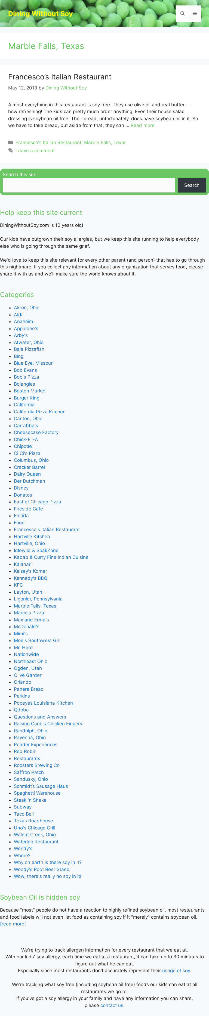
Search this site (19, 174)
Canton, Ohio (28, 418)
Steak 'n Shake (30, 800)
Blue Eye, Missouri (34, 363)
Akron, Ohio (26, 307)
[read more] (13, 924)
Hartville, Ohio (29, 543)
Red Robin (25, 751)
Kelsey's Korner (30, 571)
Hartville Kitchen (32, 536)
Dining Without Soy (40, 14)
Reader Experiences (35, 744)
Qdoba (21, 710)
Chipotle (23, 446)
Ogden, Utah (28, 668)
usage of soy (176, 970)
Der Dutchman (29, 481)
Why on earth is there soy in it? (48, 862)
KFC (18, 585)
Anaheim (23, 321)
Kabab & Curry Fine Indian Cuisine (51, 557)
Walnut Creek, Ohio (35, 834)
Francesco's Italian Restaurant (48, 142)
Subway (23, 807)
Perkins (22, 696)
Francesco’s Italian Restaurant (60, 76)
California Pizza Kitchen (40, 411)
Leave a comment (35, 150)
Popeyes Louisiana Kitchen (43, 703)
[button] (182, 13)
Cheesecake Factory (36, 432)
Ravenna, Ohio (30, 737)
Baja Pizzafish (29, 349)
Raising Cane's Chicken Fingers (48, 723)
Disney (21, 488)
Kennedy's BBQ (30, 578)
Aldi (18, 314)
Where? (22, 855)
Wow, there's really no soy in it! (47, 876)
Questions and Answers (40, 717)
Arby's (21, 335)
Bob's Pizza (26, 377)
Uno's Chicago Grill (34, 828)
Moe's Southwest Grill (38, 640)
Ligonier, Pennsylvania (38, 599)
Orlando (22, 682)
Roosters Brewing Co (37, 765)
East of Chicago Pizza (37, 501)
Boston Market (30, 391)
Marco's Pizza (29, 612)
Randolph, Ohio (30, 730)
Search (191, 185)
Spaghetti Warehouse (37, 793)
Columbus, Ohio (31, 460)
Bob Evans (25, 370)
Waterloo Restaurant (36, 841)
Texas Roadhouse (33, 820)
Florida (21, 515)
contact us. (112, 1005)
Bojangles (24, 384)
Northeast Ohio (30, 661)
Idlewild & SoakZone (36, 550)
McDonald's (26, 626)
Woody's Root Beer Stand (42, 869)
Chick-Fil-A (26, 439)
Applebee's (26, 328)
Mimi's (21, 633)
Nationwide (26, 654)
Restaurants (27, 758)
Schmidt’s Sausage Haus (41, 786)
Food (19, 522)
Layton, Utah (28, 592)
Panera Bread (29, 689)
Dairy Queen (27, 474)
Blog (18, 356)
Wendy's (23, 848)
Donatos (23, 495)
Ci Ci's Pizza (27, 453)
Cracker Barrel (29, 467)
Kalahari (23, 564)
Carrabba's (26, 425)
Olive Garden (28, 675)
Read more (143, 125)
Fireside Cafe (28, 509)
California (24, 404)
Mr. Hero (23, 647)
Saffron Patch (29, 772)
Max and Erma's (31, 619)
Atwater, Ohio (29, 342)
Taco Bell (24, 814)
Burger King (26, 398)
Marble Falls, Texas (105, 142)
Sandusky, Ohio (31, 779)
